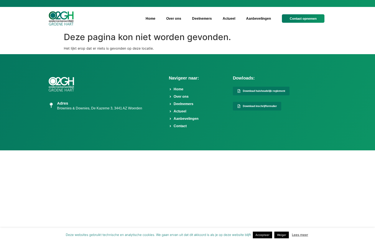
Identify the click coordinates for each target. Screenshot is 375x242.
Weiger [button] (281, 235)
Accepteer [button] (262, 235)
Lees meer (300, 235)
